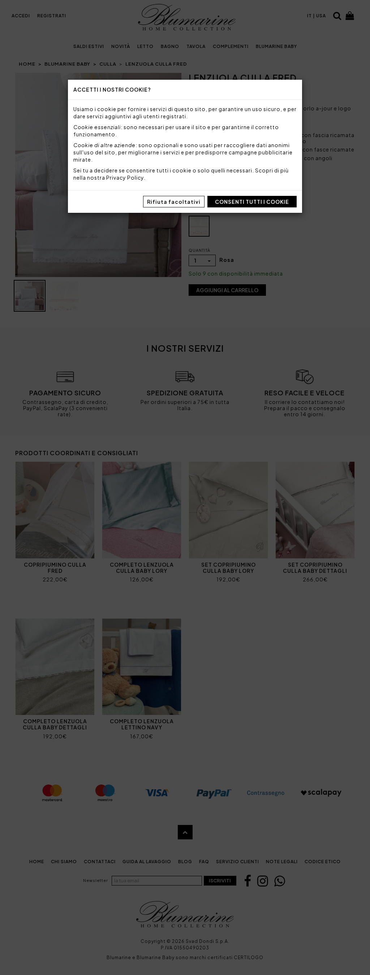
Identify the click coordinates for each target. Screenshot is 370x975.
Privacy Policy (125, 177)
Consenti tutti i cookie (252, 201)
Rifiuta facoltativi (174, 201)
